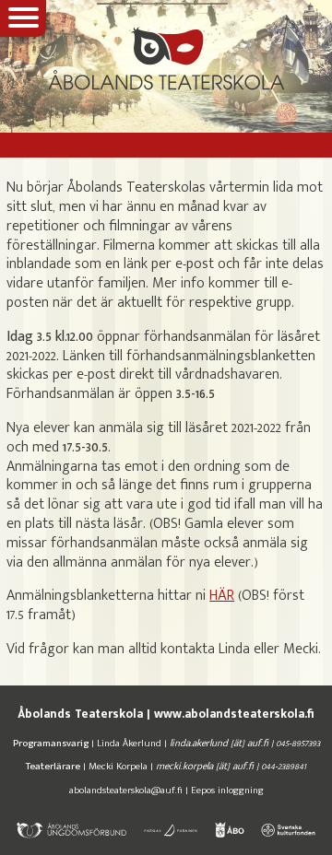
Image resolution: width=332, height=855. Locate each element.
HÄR (221, 595)
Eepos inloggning (227, 790)
